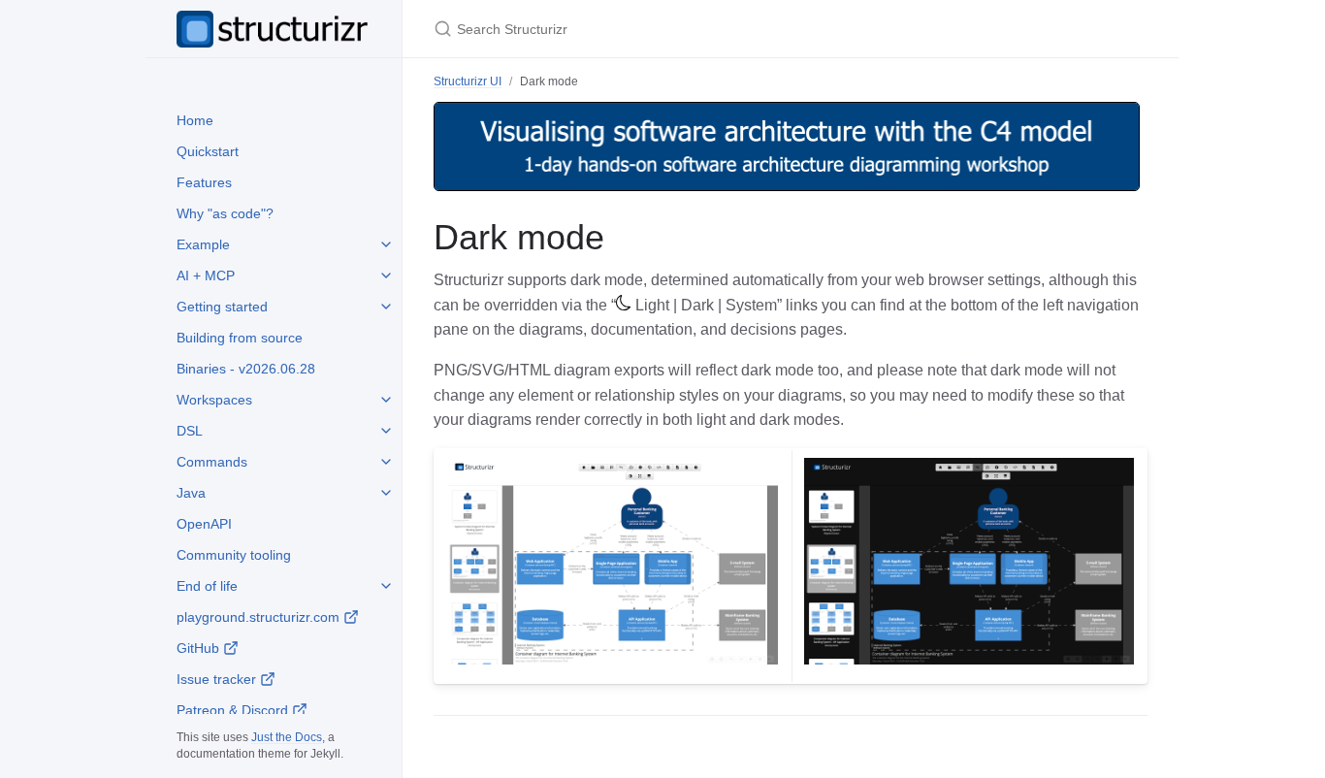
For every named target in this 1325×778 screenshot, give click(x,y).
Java (191, 493)
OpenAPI (204, 524)
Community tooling (234, 555)
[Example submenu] (386, 244)
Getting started (222, 306)
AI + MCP (206, 275)
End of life (207, 586)
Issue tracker (218, 679)
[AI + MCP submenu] (386, 275)
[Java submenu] (386, 492)
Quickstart (208, 151)
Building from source (240, 337)
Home (195, 120)
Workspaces (214, 399)
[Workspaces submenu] (386, 399)
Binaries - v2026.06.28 (246, 368)
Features (204, 182)
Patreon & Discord (234, 710)
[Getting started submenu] (386, 306)
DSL (190, 430)
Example (203, 244)
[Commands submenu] (386, 461)
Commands (212, 462)
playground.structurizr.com (260, 617)
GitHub (200, 648)
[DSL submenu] (386, 430)
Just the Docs (286, 737)
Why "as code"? (225, 213)
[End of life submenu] (386, 585)
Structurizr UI (467, 81)
